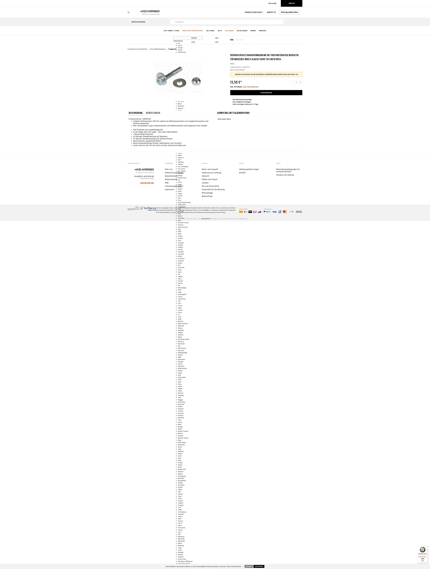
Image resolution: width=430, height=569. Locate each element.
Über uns (168, 169)
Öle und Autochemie (210, 186)
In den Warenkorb (266, 92)
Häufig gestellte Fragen (249, 169)
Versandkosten (206, 219)
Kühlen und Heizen (209, 179)
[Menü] (426, 547)
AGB (166, 183)
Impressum (169, 189)
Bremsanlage (207, 193)
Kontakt (242, 172)
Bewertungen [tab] (153, 113)
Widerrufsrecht (171, 179)
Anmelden (292, 3)
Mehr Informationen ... (235, 566)
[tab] (136, 113)
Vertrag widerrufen (289, 12)
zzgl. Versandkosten (251, 87)
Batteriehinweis (171, 176)
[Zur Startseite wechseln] (128, 12)
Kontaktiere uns (147, 183)
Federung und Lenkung (211, 172)
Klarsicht (205, 176)
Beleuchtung (207, 196)
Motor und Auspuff (210, 169)
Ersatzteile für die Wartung (213, 189)
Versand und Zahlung (285, 175)
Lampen (205, 183)
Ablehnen (248, 566)
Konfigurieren (259, 566)
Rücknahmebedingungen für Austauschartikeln (288, 170)
